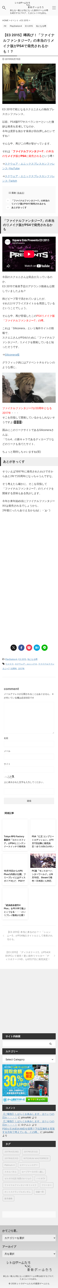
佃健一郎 (40, 1192)
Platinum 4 (9, 1165)
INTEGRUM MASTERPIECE (36, 1158)
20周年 (13, 668)
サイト (7, 764)
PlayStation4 (11, 659)
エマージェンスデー (29, 1165)
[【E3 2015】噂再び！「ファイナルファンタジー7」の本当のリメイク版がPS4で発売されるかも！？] (37, 648)
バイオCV (40, 1178)
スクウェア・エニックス (26, 664)
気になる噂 (32, 659)
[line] (44, 648)
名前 (6, 738)
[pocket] (29, 648)
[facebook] (21, 648)
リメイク (10, 664)
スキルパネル (10, 1171)
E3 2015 (22, 659)
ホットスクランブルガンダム (17, 1192)
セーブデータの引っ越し (33, 1171)
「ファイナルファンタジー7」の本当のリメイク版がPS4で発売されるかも (30, 202)
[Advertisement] (29, 548)
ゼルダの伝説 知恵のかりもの (17, 1178)
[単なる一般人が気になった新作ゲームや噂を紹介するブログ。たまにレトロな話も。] (29, 6)
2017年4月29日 (11, 1151)
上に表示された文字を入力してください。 (24, 782)
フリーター (47, 1185)
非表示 (20, 193)
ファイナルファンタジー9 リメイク (20, 1185)
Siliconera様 (12, 354)
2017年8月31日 (11, 1158)
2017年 (21, 668)
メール (7, 751)
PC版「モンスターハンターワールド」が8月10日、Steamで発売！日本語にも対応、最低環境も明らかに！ (43, 877)
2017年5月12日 (31, 1151)
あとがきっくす (19, 207)
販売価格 (8, 1198)
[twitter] (14, 648)
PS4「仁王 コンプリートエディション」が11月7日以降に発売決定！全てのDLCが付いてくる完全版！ (43, 843)
